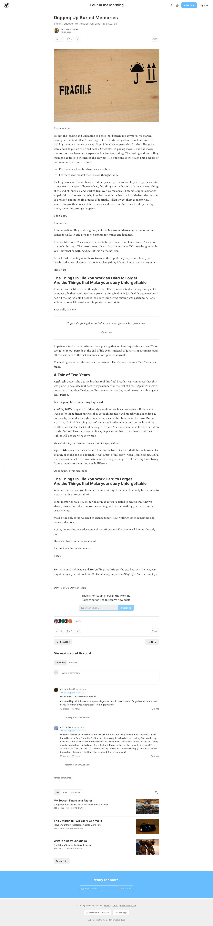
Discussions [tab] (76, 792)
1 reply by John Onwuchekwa (77, 717)
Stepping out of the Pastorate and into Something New (81, 804)
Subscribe (189, 5)
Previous (65, 641)
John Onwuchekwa (69, 29)
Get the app (121, 912)
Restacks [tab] (73, 662)
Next (150, 641)
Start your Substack (99, 912)
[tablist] (66, 662)
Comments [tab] (60, 662)
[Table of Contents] (3, 463)
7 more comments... (63, 777)
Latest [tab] (65, 792)
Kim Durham (66, 727)
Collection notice (128, 905)
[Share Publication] (177, 5)
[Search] (171, 5)
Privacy (107, 905)
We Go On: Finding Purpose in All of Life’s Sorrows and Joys (122, 574)
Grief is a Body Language (70, 841)
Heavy (98, 258)
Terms (116, 905)
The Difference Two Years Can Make (78, 820)
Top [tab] (57, 792)
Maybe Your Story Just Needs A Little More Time (77, 824)
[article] (106, 806)
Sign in (204, 5)
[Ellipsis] (157, 689)
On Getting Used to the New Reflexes (72, 844)
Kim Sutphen (66, 689)
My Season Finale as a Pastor (73, 800)
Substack (92, 919)
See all (59, 860)
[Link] (49, 280)
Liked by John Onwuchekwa (73, 693)
